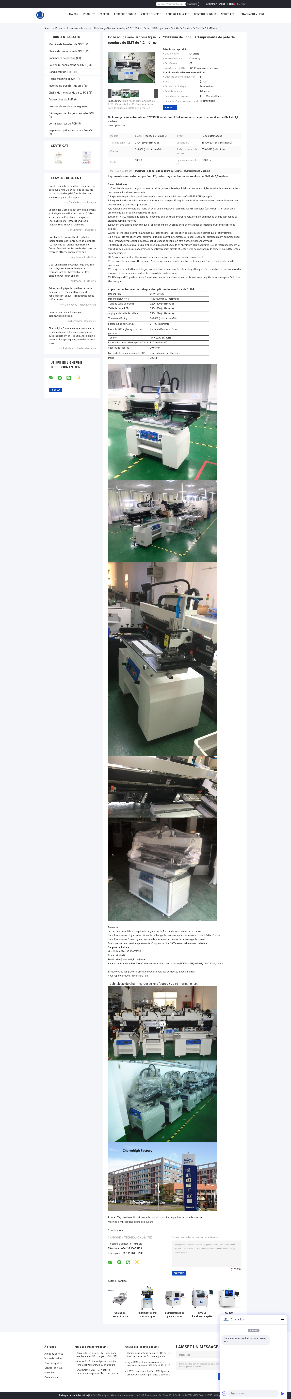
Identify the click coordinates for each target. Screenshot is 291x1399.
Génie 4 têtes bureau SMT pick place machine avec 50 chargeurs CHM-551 (96, 1355)
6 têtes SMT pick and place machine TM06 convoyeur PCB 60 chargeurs (96, 1363)
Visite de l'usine (151, 14)
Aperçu (48, 28)
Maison (73, 14)
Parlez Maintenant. (215, 4)
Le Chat (169, 107)
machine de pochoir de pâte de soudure (181, 1217)
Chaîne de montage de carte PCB (68, 92)
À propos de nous (125, 14)
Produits (89, 14)
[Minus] (283, 1320)
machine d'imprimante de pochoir (141, 1217)
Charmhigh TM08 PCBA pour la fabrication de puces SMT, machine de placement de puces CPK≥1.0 (97, 1372)
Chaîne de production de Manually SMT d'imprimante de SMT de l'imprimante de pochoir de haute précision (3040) (119, 1315)
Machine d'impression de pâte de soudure (130, 1221)
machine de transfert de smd (66, 85)
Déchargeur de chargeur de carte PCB (71, 113)
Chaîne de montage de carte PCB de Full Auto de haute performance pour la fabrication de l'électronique (149, 1355)
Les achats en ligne (251, 14)
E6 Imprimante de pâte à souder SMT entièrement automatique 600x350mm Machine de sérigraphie (175, 1315)
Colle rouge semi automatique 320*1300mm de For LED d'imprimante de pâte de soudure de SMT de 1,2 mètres (132, 104)
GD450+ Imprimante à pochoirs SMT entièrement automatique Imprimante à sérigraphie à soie (230, 1315)
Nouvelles (227, 14)
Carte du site (51, 1377)
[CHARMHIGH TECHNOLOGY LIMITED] (40, 15)
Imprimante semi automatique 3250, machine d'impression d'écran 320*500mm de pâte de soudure (147, 1315)
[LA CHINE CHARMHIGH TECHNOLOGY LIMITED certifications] (58, 157)
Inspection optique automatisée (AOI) (71, 130)
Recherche (192, 4)
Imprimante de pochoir (79, 28)
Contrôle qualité (177, 14)
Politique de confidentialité (73, 1395)
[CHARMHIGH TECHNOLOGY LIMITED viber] (79, 378)
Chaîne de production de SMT (66, 51)
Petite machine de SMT (63, 78)
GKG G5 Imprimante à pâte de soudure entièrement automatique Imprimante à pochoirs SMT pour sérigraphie (202, 1315)
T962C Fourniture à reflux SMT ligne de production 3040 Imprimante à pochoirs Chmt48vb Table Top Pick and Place (148, 1373)
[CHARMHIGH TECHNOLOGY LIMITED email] (53, 378)
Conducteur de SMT (61, 72)
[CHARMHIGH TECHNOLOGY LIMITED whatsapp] (62, 378)
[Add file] (224, 1393)
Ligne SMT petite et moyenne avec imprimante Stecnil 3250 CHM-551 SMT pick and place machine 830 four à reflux (149, 1364)
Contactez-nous (205, 14)
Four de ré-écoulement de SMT (67, 65)
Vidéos (104, 14)
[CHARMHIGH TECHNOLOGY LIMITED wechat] (71, 378)
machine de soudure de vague (66, 106)
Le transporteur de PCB (63, 123)
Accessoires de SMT (61, 99)
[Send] (282, 1393)
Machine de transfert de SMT (66, 44)
